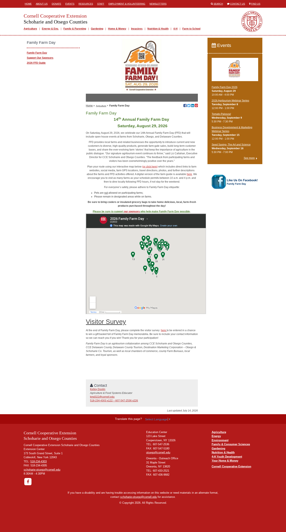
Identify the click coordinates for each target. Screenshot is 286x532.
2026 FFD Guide (36, 62)
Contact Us (237, 4)
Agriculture (30, 28)
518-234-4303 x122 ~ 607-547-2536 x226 (114, 400)
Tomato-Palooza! (221, 114)
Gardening (97, 28)
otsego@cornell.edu (158, 452)
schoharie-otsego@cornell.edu (42, 469)
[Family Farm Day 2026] (235, 71)
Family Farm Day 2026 (224, 87)
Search (218, 4)
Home (28, 4)
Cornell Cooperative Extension (231, 466)
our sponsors (132, 211)
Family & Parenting (74, 28)
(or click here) (150, 166)
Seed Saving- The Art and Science (231, 144)
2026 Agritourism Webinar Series (230, 100)
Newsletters (157, 4)
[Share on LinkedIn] (192, 106)
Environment (220, 440)
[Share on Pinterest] (196, 106)
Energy (216, 436)
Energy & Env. (50, 28)
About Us (42, 4)
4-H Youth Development (227, 456)
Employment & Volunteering (126, 4)
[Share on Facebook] (185, 106)
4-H (175, 28)
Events (69, 4)
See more (249, 158)
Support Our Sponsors (40, 57)
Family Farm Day (37, 52)
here (189, 174)
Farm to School (191, 28)
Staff (100, 4)
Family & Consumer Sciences (231, 444)
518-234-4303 (38, 461)
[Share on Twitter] (188, 106)
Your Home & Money (225, 460)
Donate (56, 4)
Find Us (255, 4)
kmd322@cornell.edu (102, 396)
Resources (86, 4)
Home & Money (117, 28)
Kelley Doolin (97, 389)
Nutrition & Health (158, 28)
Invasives (137, 28)
